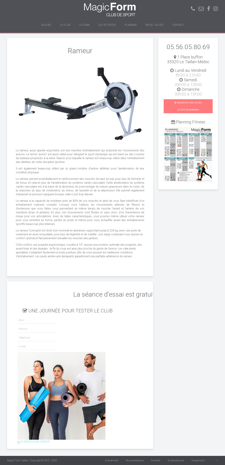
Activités (155, 460)
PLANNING (131, 25)
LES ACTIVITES (107, 25)
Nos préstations (135, 460)
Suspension (198, 460)
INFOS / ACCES (154, 25)
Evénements (112, 460)
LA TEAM (84, 25)
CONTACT (178, 25)
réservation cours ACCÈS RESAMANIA (189, 106)
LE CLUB (65, 25)
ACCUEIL (46, 25)
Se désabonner (176, 460)
